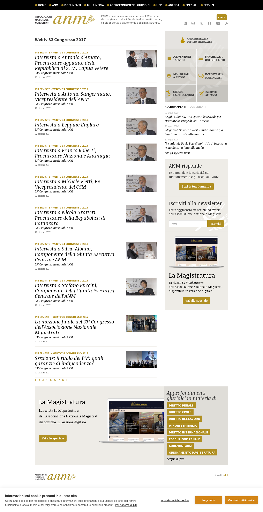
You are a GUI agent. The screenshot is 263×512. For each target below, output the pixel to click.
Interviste (43, 52)
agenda (173, 5)
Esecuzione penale (184, 439)
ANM (55, 5)
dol (226, 475)
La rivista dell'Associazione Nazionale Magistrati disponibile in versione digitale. (196, 286)
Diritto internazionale (188, 432)
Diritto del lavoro (184, 419)
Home (42, 5)
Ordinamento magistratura (192, 452)
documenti (72, 5)
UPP (159, 5)
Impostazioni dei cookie (175, 500)
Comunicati (198, 107)
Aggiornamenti (175, 107)
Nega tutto (208, 500)
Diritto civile (180, 412)
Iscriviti (216, 224)
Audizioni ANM (180, 446)
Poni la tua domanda (196, 186)
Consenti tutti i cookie (241, 500)
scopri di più (175, 459)
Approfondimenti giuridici (130, 5)
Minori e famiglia (183, 425)
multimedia (95, 5)
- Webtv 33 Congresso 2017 (69, 52)
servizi (209, 5)
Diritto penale (181, 405)
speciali (191, 5)
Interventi (43, 317)
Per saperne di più (126, 504)
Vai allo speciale (53, 438)
